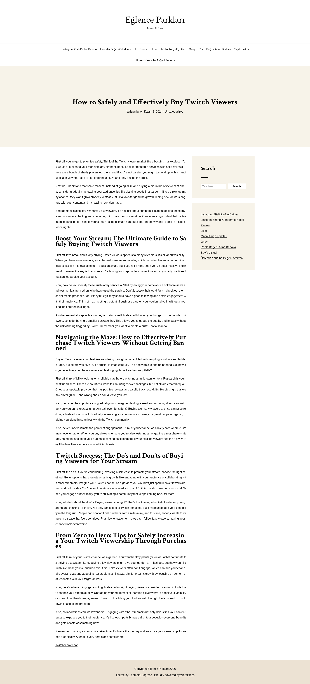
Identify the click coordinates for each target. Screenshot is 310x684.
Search (208, 168)
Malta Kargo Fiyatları (173, 49)
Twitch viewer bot (66, 645)
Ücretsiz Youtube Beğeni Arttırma (155, 60)
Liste (155, 49)
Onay (192, 49)
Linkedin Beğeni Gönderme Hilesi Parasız (124, 49)
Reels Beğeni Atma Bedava (215, 49)
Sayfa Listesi (241, 49)
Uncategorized (174, 111)
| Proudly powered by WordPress (173, 674)
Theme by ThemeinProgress (134, 674)
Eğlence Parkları (155, 22)
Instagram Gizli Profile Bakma (79, 49)
